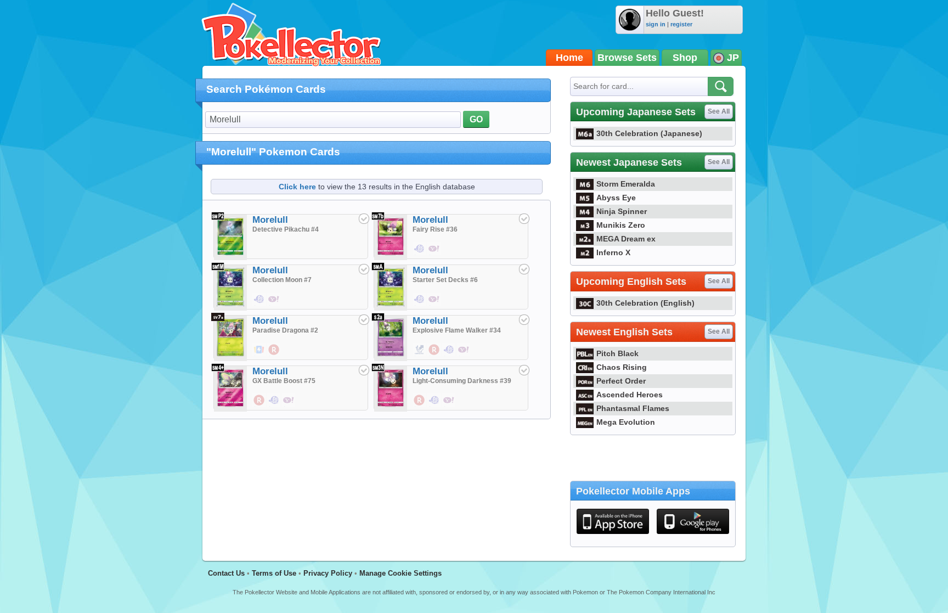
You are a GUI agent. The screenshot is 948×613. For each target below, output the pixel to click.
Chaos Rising (621, 367)
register (681, 24)
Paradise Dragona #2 (285, 330)
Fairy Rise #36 (435, 229)
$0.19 (274, 305)
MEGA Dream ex (626, 238)
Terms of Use (274, 573)
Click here (297, 186)
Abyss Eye (616, 197)
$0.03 (259, 355)
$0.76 (420, 305)
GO (476, 119)
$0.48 (420, 254)
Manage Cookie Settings (400, 573)
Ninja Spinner (621, 211)
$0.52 (434, 254)
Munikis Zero (620, 225)
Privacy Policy (327, 573)
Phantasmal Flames (632, 408)
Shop (685, 57)
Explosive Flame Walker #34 (457, 330)
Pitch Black (617, 353)
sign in (655, 24)
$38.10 (434, 305)
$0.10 (464, 355)
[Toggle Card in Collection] (363, 218)
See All (719, 111)
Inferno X (613, 252)
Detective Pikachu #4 (285, 229)
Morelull (270, 220)
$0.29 (434, 355)
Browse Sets (627, 57)
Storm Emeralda (625, 183)
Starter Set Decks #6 (445, 280)
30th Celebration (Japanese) (649, 133)
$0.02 (420, 355)
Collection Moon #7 (282, 280)
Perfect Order (621, 380)
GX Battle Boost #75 (283, 381)
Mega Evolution (625, 422)
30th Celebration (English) (645, 303)
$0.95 (259, 305)
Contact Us (226, 573)
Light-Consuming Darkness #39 (462, 381)
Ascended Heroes (629, 394)
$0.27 (289, 406)
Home (569, 57)
